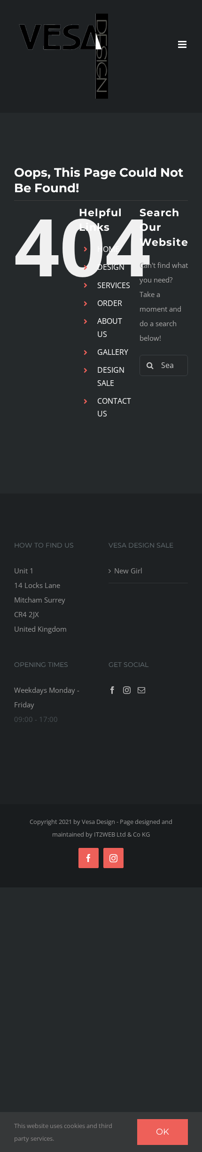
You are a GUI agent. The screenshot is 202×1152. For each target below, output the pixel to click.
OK (162, 1132)
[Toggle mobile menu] (183, 44)
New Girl (128, 570)
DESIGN (110, 267)
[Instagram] (127, 690)
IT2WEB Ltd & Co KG (122, 834)
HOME (108, 249)
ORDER (109, 303)
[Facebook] (112, 690)
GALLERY (112, 352)
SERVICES (113, 285)
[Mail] (141, 690)
